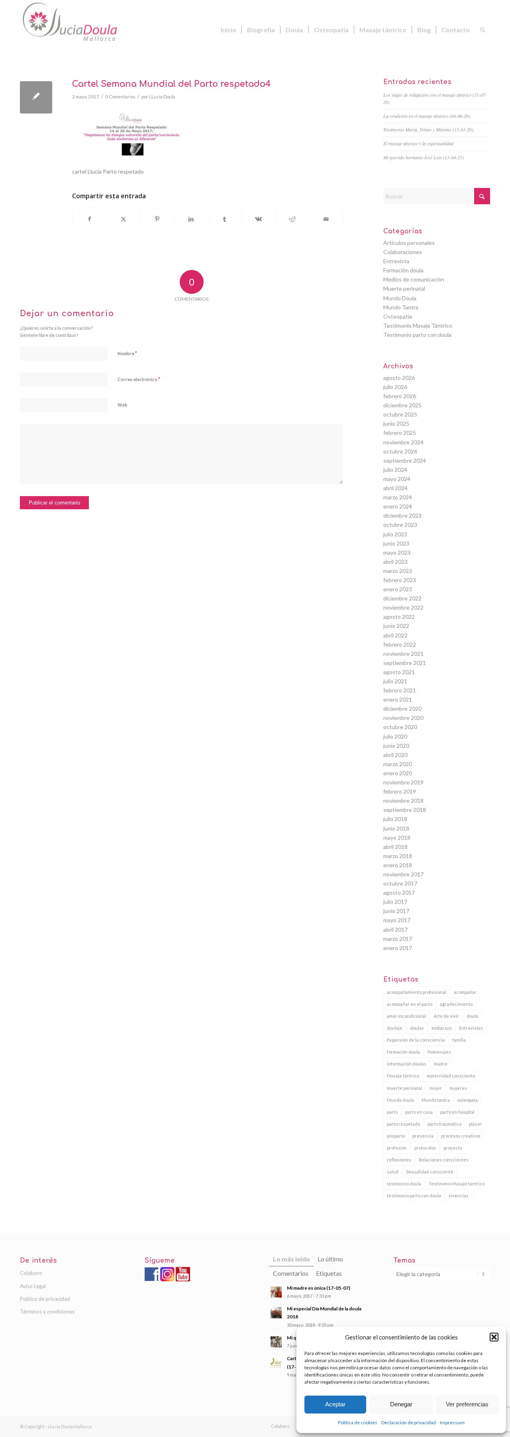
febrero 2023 (399, 580)
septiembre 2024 (404, 460)
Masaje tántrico (403, 1075)
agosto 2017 (399, 892)
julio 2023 (395, 534)
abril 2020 (395, 754)
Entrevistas (471, 1027)
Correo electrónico (139, 379)
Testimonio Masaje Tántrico (417, 325)
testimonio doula (404, 1183)
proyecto (452, 1147)
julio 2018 (395, 818)
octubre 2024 (400, 451)
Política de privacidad (45, 1299)
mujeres (458, 1088)
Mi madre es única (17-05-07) (318, 1288)
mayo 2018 (396, 837)
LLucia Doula (162, 96)
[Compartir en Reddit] (292, 219)
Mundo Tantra (400, 307)
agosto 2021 (399, 672)
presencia (423, 1135)
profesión (397, 1147)
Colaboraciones (402, 251)
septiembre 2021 (404, 662)
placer (475, 1123)
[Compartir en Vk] (258, 219)
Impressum (452, 1422)
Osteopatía (397, 316)
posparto (396, 1135)
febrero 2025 (399, 432)
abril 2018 (395, 846)
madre (440, 1063)
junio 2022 (396, 625)
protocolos (425, 1147)
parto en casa (419, 1111)
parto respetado (403, 1123)
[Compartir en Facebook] (89, 219)
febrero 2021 (399, 690)
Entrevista (396, 261)
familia (459, 1039)
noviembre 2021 (403, 653)
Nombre (127, 353)
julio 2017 (395, 901)
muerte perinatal (404, 1088)
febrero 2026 (399, 396)
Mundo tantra (436, 1100)
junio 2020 (396, 745)
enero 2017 (397, 947)
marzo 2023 (397, 570)
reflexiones (399, 1159)
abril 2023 (395, 561)
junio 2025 (396, 423)
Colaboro (31, 1273)
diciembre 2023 (402, 515)
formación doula (403, 1051)
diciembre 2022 (402, 598)
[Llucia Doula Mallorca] (79, 30)
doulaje (394, 1027)
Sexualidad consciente (429, 1171)
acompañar (465, 992)
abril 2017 (395, 929)
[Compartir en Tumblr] (224, 219)
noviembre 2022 (403, 607)
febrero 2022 (399, 644)
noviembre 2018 (403, 800)
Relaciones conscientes (444, 1159)
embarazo (441, 1027)
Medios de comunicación (413, 279)
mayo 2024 (396, 478)
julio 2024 (395, 469)
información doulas (406, 1063)
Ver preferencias (467, 1404)
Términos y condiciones (47, 1311)
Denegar (401, 1404)
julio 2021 (395, 681)
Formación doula (403, 270)
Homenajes (439, 1051)
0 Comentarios (120, 96)
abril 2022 (395, 635)
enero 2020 (397, 773)
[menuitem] (228, 30)
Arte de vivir (446, 1016)
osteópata (467, 1100)
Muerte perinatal (404, 288)
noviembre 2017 (403, 874)
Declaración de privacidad (408, 1422)
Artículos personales (409, 242)
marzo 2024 (397, 497)
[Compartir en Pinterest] (157, 219)
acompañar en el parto (409, 1004)
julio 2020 (395, 736)
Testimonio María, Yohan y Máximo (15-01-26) (428, 129)
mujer (436, 1088)
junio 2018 (396, 828)
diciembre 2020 (402, 708)
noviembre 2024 (403, 442)
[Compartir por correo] (326, 219)
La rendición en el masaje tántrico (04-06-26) (426, 116)
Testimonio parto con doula (417, 334)
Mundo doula (400, 1100)
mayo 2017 (396, 920)
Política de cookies (357, 1422)
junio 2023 (396, 543)
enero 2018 (397, 865)
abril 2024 (395, 488)
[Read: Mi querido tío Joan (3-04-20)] (276, 1342)
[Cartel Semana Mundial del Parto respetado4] (36, 97)
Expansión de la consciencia (416, 1039)
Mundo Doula (399, 298)
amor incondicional (406, 1016)
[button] (494, 1337)
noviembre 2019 (403, 782)
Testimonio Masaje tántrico (456, 1183)
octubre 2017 (400, 883)
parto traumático (444, 1123)
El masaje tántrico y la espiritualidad (418, 143)
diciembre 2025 (402, 405)
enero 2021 (397, 699)
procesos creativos (461, 1135)
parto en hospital (457, 1111)
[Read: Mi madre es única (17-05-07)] (276, 1292)
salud (392, 1171)
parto (392, 1111)
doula (472, 1016)
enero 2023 (397, 589)
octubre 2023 (400, 524)
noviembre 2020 (403, 717)
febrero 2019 (399, 791)
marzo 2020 (397, 764)
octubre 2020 (400, 726)
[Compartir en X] (123, 219)
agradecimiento (456, 1004)
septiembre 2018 (404, 809)
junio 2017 (396, 910)
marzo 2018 (397, 855)
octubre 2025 (400, 414)
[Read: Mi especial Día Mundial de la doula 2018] (276, 1313)
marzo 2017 (397, 938)
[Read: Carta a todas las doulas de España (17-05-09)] (276, 1362)
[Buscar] (482, 30)
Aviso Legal (33, 1286)
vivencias (459, 1195)
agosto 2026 (399, 377)
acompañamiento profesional (416, 992)
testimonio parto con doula (414, 1195)
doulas (417, 1027)
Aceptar (335, 1404)
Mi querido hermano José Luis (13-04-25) (423, 157)
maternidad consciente (451, 1075)
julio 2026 (395, 386)
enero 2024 (397, 506)
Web (123, 404)
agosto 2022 (399, 616)
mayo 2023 (396, 552)
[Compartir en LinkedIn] (191, 219)
